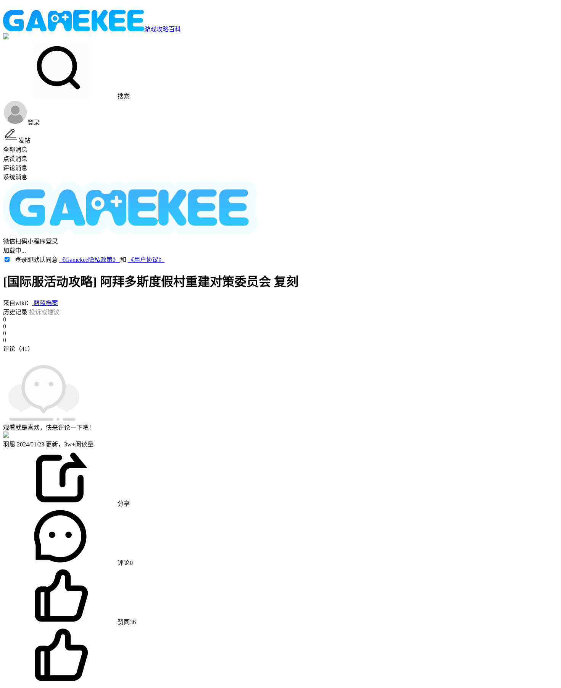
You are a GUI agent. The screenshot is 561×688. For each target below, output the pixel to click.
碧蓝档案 (45, 303)
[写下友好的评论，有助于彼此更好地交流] (176, 356)
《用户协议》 (146, 259)
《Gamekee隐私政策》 (89, 259)
